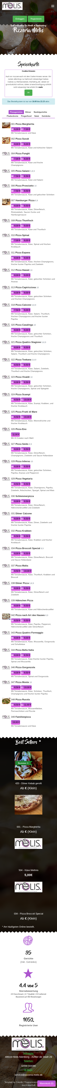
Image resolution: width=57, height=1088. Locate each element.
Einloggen (19, 19)
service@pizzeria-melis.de (28, 1075)
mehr (40, 87)
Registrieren (36, 19)
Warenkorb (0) (46, 1083)
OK (28, 93)
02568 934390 (28, 1066)
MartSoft (31, 1085)
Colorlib (19, 1082)
